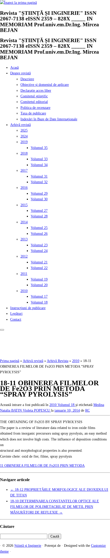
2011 (23, 274)
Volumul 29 (39, 193)
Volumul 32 (39, 182)
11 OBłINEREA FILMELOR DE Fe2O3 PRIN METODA (42, 466)
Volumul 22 (39, 268)
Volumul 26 (39, 234)
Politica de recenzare (35, 108)
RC (87, 410)
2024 (24, 136)
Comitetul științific (34, 96)
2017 (24, 170)
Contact (15, 319)
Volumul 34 (39, 165)
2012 (24, 256)
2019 (24, 142)
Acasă (14, 67)
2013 (24, 239)
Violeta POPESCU (37, 410)
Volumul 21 (39, 262)
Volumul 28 (39, 216)
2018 (24, 153)
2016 (24, 188)
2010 (24, 291)
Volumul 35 (39, 148)
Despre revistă (20, 73)
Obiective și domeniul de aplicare (44, 85)
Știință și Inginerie (27, 546)
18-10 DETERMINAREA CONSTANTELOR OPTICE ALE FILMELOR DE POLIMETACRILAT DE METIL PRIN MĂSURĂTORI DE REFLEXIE (54, 507)
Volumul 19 (39, 279)
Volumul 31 (39, 176)
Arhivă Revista (57, 361)
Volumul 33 (39, 159)
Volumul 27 (39, 211)
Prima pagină (9, 361)
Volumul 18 (39, 302)
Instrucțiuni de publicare (28, 308)
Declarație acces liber (35, 90)
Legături (16, 314)
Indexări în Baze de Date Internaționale (48, 119)
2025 (24, 130)
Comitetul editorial (34, 102)
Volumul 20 (39, 285)
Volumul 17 (39, 296)
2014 (24, 222)
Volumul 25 (39, 228)
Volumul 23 (39, 245)
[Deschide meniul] (2, 330)
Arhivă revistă (20, 125)
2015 (24, 205)
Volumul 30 (39, 199)
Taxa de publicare (33, 113)
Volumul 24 (39, 251)
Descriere (27, 79)
